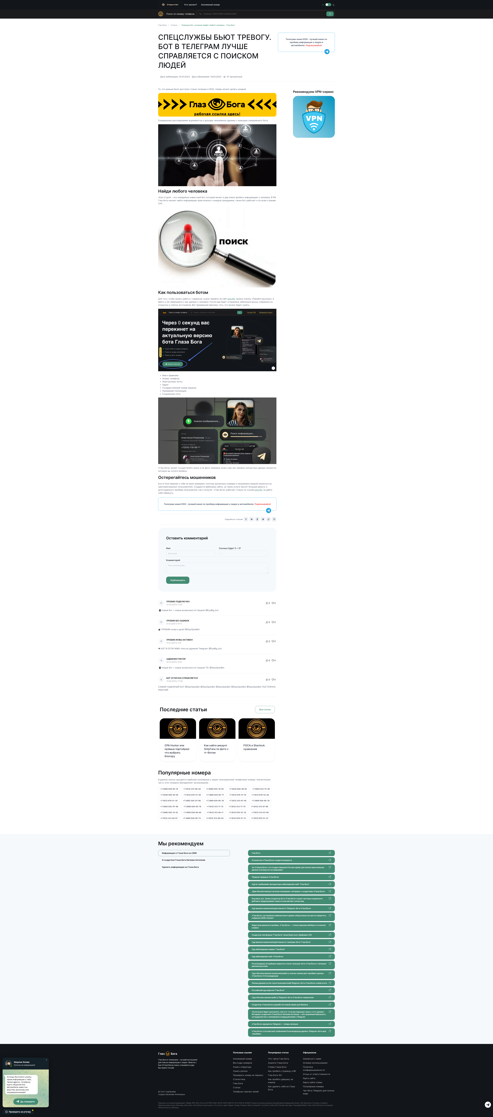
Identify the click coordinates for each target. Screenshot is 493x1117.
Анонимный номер (210, 4)
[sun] (323, 4)
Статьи (174, 25)
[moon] (334, 4)
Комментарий (173, 560)
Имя (168, 548)
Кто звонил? (190, 4)
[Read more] (178, 728)
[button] (46, 1060)
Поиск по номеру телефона (180, 14)
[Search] (330, 13)
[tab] (194, 860)
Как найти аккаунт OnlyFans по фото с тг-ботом (216, 749)
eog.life (231, 298)
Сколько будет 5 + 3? (230, 548)
